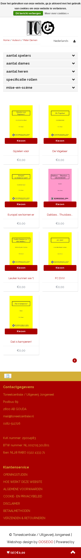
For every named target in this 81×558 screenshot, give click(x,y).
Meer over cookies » (57, 13)
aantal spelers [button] (18, 56)
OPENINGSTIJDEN (15, 474)
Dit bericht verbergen (28, 13)
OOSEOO (45, 542)
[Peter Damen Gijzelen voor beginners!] (21, 121)
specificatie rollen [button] (21, 80)
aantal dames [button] (18, 63)
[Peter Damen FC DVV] (60, 248)
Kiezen (21, 140)
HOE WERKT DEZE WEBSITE (22, 482)
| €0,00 (17, 552)
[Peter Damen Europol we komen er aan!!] (21, 185)
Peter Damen (30, 40)
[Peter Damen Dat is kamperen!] (21, 312)
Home (6, 40)
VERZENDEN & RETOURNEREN (24, 518)
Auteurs (16, 40)
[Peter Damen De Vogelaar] (60, 121)
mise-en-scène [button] (19, 88)
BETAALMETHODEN (16, 510)
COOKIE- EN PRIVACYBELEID (22, 496)
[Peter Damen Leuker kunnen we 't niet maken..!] (21, 248)
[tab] (40, 55)
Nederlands (61, 40)
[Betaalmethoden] (8, 376)
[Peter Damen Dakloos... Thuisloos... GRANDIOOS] (60, 185)
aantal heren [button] (17, 71)
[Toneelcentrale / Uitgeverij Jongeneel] (41, 23)
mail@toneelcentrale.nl (18, 416)
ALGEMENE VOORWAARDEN (22, 489)
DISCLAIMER (11, 503)
